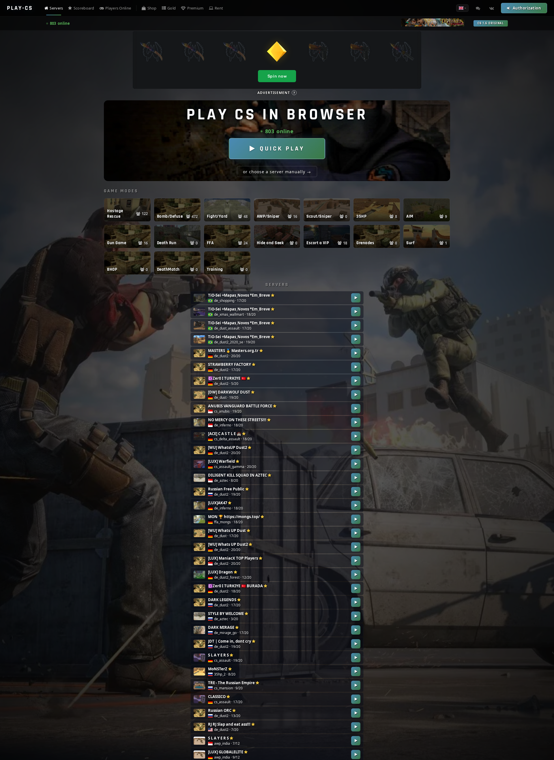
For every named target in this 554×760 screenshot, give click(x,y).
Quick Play (282, 148)
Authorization (527, 8)
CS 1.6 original (491, 23)
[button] (127, 210)
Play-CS (20, 8)
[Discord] (477, 8)
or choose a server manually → (277, 171)
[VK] (491, 8)
